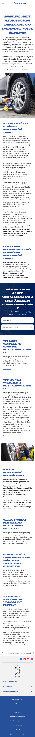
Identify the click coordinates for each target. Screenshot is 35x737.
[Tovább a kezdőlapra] (19, 3)
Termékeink (7, 369)
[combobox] (17, 320)
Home (5, 653)
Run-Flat (6, 626)
